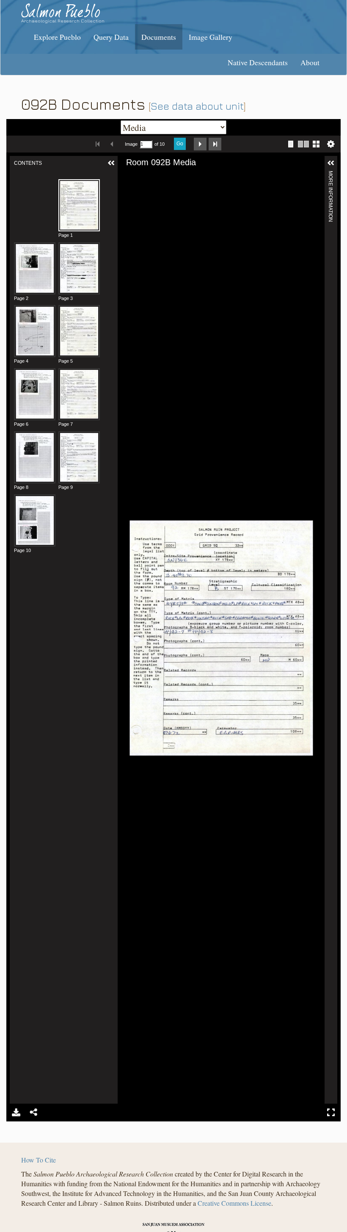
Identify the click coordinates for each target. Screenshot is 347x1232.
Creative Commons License (234, 1203)
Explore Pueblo (57, 37)
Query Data (111, 37)
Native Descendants (258, 62)
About (309, 62)
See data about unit (197, 106)
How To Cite (38, 1159)
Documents (158, 37)
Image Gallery (210, 37)
